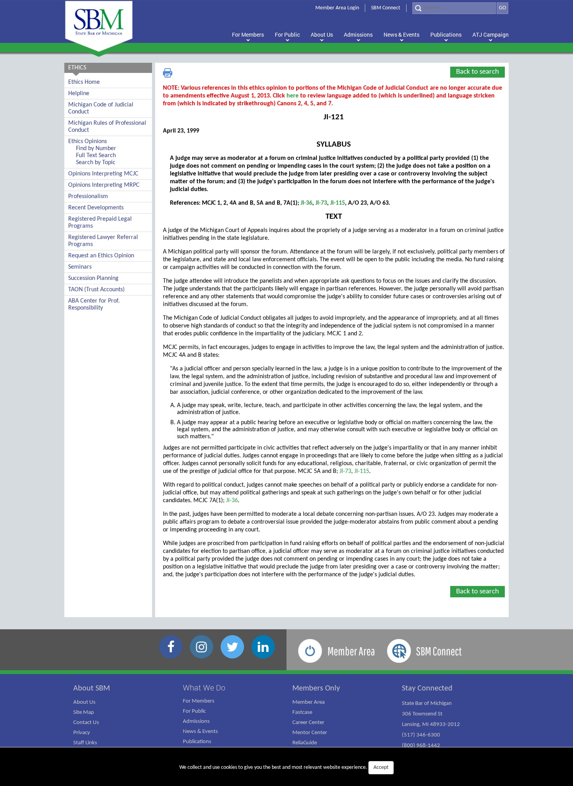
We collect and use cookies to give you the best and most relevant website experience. (284, 767)
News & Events (200, 732)
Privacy (81, 733)
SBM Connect (385, 8)
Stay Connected (427, 688)
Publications (197, 742)
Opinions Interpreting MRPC (104, 185)
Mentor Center (309, 733)
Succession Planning (93, 278)
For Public (194, 711)
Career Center (308, 723)
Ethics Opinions (87, 141)
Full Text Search (96, 155)
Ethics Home (84, 82)
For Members (198, 701)
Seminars (80, 267)
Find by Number (96, 148)
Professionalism (88, 196)
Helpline (78, 93)
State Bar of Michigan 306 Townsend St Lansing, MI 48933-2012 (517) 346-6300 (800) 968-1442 (431, 725)
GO (502, 8)
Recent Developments (96, 208)
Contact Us (86, 723)
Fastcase (302, 712)
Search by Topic (95, 162)
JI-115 (337, 203)
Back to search (477, 72)
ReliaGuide (304, 743)
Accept (381, 767)
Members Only (316, 688)
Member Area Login (337, 8)
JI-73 (321, 203)
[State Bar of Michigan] (99, 26)
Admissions (196, 721)
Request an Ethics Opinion (101, 256)
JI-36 (306, 203)
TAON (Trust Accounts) (96, 290)
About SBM (91, 688)
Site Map (83, 712)
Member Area (308, 702)
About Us (84, 702)
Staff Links (85, 743)
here (292, 96)
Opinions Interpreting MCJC (103, 174)
